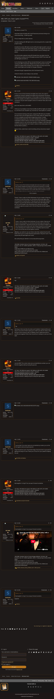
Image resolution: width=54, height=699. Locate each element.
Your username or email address (10, 652)
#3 (51, 179)
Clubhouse (29, 8)
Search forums (9, 11)
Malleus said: (18, 182)
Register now (19, 669)
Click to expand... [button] (33, 193)
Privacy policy (41, 680)
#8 (51, 403)
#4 (51, 215)
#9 (51, 439)
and (20, 255)
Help (15, 11)
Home (2, 8)
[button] (19, 8)
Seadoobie (4, 21)
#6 (51, 320)
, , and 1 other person (28, 567)
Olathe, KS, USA (9, 232)
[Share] (49, 27)
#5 (51, 277)
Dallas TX (11, 41)
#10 (51, 480)
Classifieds (15, 8)
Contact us (34, 680)
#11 (51, 523)
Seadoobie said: (19, 218)
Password (4, 657)
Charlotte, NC (10, 110)
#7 (51, 360)
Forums (8, 8)
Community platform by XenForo (27, 694)
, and (22, 144)
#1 (51, 27)
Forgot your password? (7, 662)
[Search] (52, 8)
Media (22, 8)
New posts (3, 11)
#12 (51, 590)
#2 (51, 91)
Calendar (37, 8)
